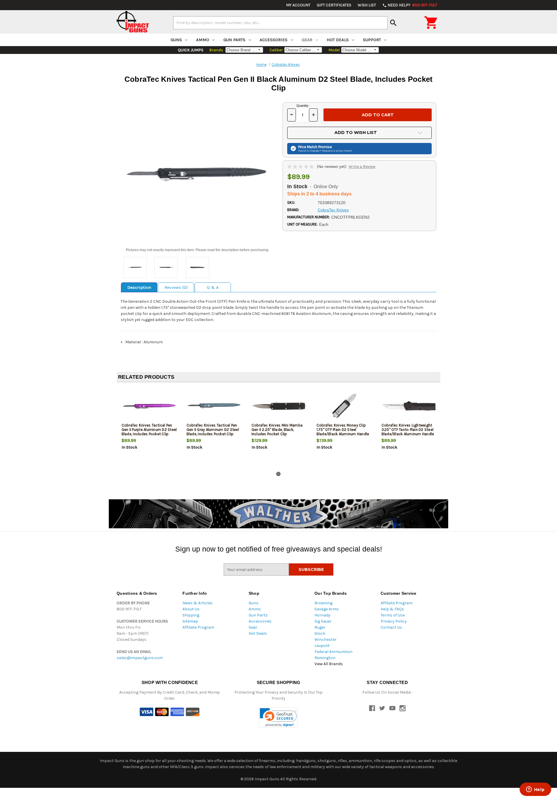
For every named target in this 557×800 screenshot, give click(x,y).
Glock (319, 633)
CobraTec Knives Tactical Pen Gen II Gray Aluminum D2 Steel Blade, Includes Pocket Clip (213, 429)
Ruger (319, 627)
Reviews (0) (176, 287)
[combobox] (280, 22)
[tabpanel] (149, 428)
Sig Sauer (323, 621)
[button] (278, 717)
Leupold (321, 645)
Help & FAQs (392, 609)
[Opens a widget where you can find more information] (535, 790)
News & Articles (197, 603)
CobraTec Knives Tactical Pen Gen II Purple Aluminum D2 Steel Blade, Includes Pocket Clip (149, 429)
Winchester (325, 639)
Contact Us (391, 627)
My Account (298, 5)
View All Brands (328, 663)
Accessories (273, 39)
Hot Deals (338, 39)
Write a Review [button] (362, 166)
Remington (324, 657)
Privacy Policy (394, 621)
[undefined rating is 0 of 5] (301, 166)
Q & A (213, 287)
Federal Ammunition (333, 651)
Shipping (190, 615)
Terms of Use (393, 615)
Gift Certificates (334, 5)
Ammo (202, 39)
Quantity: (302, 105)
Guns (176, 39)
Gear (307, 39)
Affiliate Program (198, 627)
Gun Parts (234, 39)
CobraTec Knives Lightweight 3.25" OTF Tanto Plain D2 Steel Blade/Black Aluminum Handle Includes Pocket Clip (407, 431)
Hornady (322, 615)
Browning (323, 603)
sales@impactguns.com (140, 657)
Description (139, 287)
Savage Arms (326, 609)
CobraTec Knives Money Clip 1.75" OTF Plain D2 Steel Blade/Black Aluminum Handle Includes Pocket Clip (343, 431)
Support (372, 39)
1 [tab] (278, 474)
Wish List (367, 5)
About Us (191, 609)
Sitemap (190, 621)
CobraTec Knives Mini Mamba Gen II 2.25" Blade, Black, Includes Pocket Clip (277, 429)
